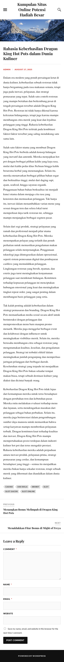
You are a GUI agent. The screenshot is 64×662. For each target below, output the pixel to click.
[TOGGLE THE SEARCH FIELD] (59, 10)
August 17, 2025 (23, 69)
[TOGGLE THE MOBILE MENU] (5, 10)
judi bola (22, 487)
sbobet (35, 487)
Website (8, 613)
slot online (28, 491)
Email (7, 599)
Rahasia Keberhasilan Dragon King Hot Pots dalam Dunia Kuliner (30, 53)
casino (9, 487)
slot (46, 487)
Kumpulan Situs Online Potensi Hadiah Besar (32, 9)
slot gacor (11, 491)
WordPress (39, 656)
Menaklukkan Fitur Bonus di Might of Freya (34, 528)
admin (7, 69)
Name (7, 584)
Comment (10, 549)
